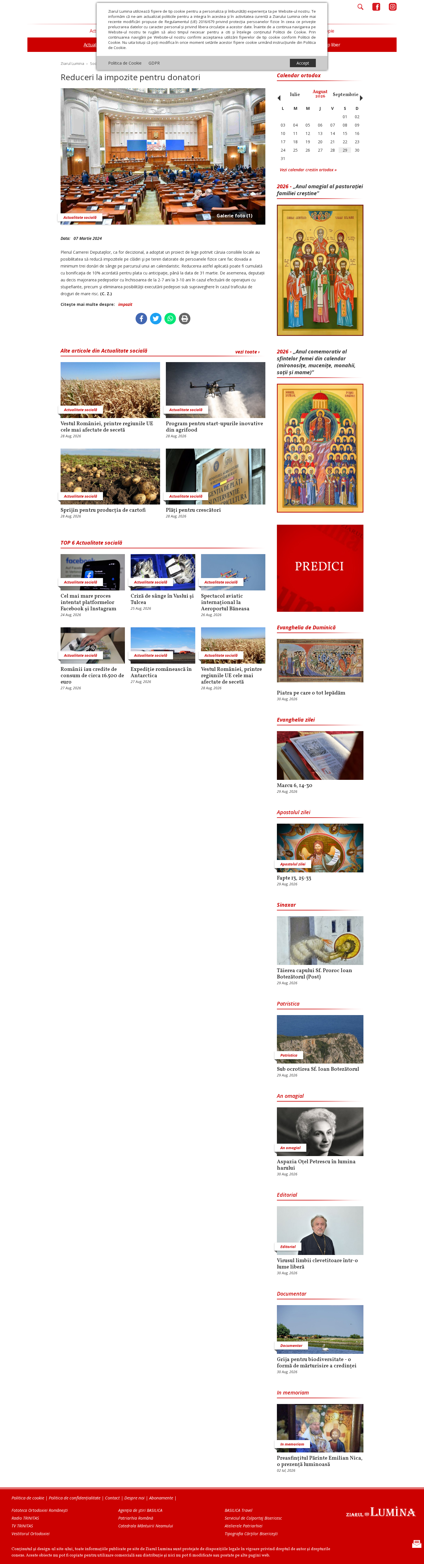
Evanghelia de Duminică (306, 627)
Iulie (295, 95)
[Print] (184, 318)
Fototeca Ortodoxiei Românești (40, 1510)
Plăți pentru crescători (193, 510)
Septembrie (346, 95)
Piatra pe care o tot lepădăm (311, 693)
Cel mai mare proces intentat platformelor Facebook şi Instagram (88, 602)
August (320, 94)
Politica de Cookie (125, 63)
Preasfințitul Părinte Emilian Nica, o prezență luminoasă (320, 1461)
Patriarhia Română (135, 1518)
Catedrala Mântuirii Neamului (145, 1526)
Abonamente (161, 1498)
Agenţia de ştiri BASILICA (140, 1510)
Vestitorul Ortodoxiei (31, 1533)
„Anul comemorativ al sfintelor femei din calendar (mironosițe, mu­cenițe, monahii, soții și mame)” (316, 362)
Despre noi (134, 1498)
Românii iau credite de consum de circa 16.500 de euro (92, 676)
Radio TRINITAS (25, 1518)
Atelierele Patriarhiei (243, 1526)
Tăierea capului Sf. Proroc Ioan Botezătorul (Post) (314, 974)
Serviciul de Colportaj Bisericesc (253, 1518)
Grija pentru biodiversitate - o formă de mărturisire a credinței (317, 1363)
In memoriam (293, 1392)
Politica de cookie (28, 1498)
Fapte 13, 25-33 (294, 878)
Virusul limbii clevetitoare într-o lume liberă (317, 1264)
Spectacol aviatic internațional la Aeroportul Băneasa (225, 602)
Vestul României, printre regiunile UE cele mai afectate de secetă (107, 427)
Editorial (287, 1194)
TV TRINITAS (22, 1526)
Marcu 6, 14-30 (294, 786)
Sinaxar (286, 904)
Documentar (291, 1293)
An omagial (290, 1095)
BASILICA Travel (238, 1510)
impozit (125, 304)
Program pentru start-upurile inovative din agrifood (214, 427)
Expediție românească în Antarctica (161, 673)
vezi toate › (247, 352)
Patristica (288, 1003)
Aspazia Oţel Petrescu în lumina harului (316, 1165)
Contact (112, 1498)
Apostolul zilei (293, 812)
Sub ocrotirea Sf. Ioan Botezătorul (318, 1069)
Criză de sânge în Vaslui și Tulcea (162, 599)
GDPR (154, 63)
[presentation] (277, 95)
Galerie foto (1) (234, 215)
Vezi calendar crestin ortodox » (308, 169)
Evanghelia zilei (296, 719)
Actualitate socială (80, 217)
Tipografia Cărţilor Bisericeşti (251, 1533)
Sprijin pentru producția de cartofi (103, 510)
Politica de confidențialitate (74, 1498)
